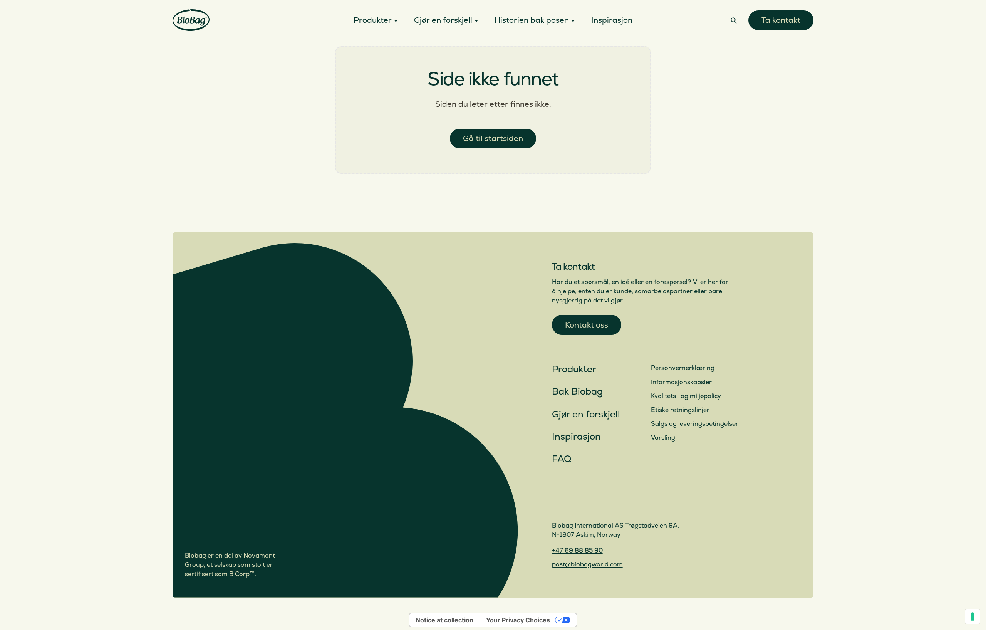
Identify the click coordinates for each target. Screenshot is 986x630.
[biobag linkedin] (576, 504)
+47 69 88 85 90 (577, 550)
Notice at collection (444, 620)
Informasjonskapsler (681, 382)
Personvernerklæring (682, 368)
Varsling (663, 438)
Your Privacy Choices (518, 620)
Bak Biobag (577, 391)
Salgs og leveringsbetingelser (694, 424)
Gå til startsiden (493, 138)
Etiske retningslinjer (680, 410)
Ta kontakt (780, 20)
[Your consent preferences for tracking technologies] (972, 616)
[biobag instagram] (558, 504)
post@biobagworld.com (587, 564)
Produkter (574, 369)
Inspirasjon (576, 436)
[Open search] (733, 20)
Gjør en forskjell (586, 414)
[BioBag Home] (191, 20)
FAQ (561, 459)
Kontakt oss (586, 325)
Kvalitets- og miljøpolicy (686, 396)
